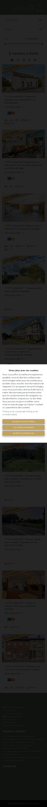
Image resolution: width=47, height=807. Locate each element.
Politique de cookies (12, 411)
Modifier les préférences (23, 433)
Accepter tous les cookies (23, 421)
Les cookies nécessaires (23, 427)
